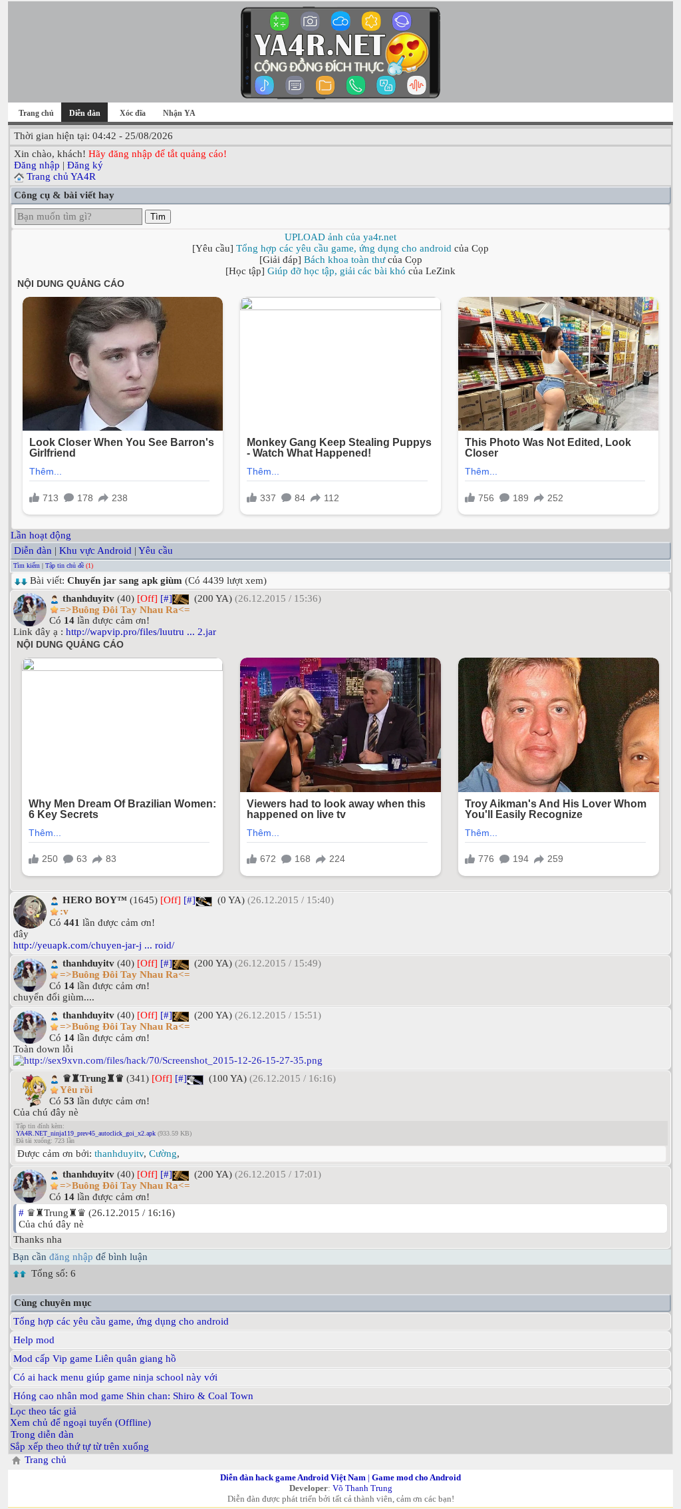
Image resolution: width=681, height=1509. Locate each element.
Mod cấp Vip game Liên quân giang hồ (94, 1358)
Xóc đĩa (133, 113)
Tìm (158, 217)
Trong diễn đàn (42, 1434)
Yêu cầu (155, 550)
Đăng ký (85, 165)
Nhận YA (179, 113)
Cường (163, 1153)
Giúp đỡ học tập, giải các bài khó (336, 271)
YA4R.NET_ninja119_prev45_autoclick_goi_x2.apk (86, 1133)
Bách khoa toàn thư (344, 259)
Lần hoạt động (41, 535)
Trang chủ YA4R (61, 176)
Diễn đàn (33, 550)
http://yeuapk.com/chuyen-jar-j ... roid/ (93, 945)
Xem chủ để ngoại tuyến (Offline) (80, 1422)
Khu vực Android (95, 550)
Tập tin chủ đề (64, 565)
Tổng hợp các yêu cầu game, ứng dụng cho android (344, 248)
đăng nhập (71, 1256)
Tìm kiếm (26, 565)
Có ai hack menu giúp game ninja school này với (115, 1377)
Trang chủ (36, 113)
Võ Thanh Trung (362, 1488)
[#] (166, 598)
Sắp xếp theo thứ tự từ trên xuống (79, 1446)
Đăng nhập (37, 165)
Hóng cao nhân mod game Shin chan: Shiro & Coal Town (133, 1396)
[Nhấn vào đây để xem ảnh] (340, 1060)
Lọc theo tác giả (43, 1411)
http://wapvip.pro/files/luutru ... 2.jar (141, 631)
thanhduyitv (119, 1153)
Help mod (34, 1340)
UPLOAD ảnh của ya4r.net (340, 237)
